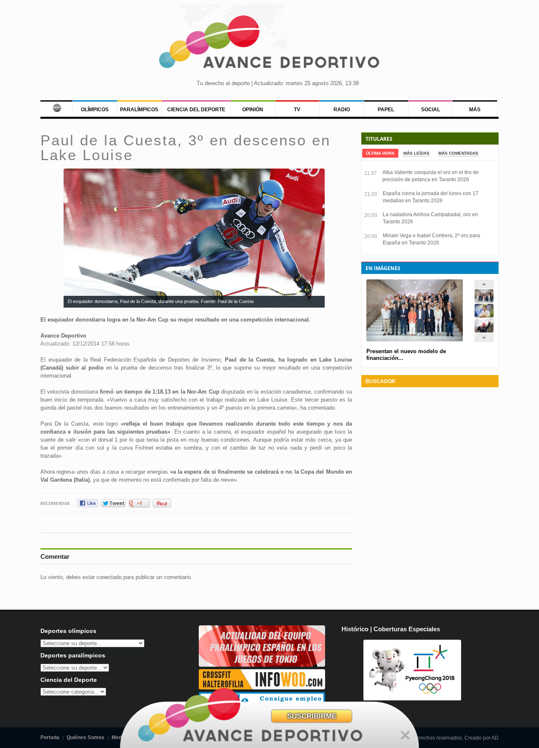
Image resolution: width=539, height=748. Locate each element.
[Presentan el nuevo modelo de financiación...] (484, 301)
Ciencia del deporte (196, 110)
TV (297, 110)
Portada (49, 737)
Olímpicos (95, 110)
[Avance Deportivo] (269, 44)
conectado (109, 577)
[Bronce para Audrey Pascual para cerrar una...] (484, 330)
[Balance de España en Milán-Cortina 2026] (484, 316)
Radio (342, 110)
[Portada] (56, 106)
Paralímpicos (139, 110)
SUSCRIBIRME (311, 716)
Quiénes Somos (85, 737)
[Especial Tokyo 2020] (262, 665)
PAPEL (386, 110)
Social (430, 110)
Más (474, 110)
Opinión (252, 110)
